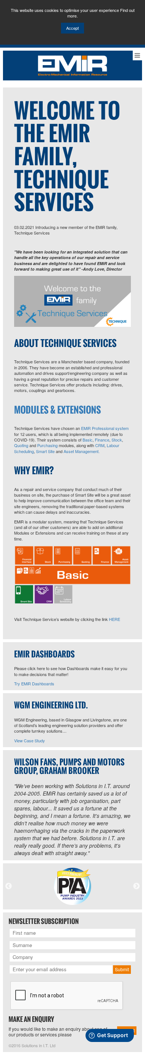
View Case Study (29, 740)
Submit (122, 969)
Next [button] (136, 886)
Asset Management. (82, 451)
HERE (114, 619)
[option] (72, 886)
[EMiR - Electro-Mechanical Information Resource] (72, 64)
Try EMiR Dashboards (34, 683)
